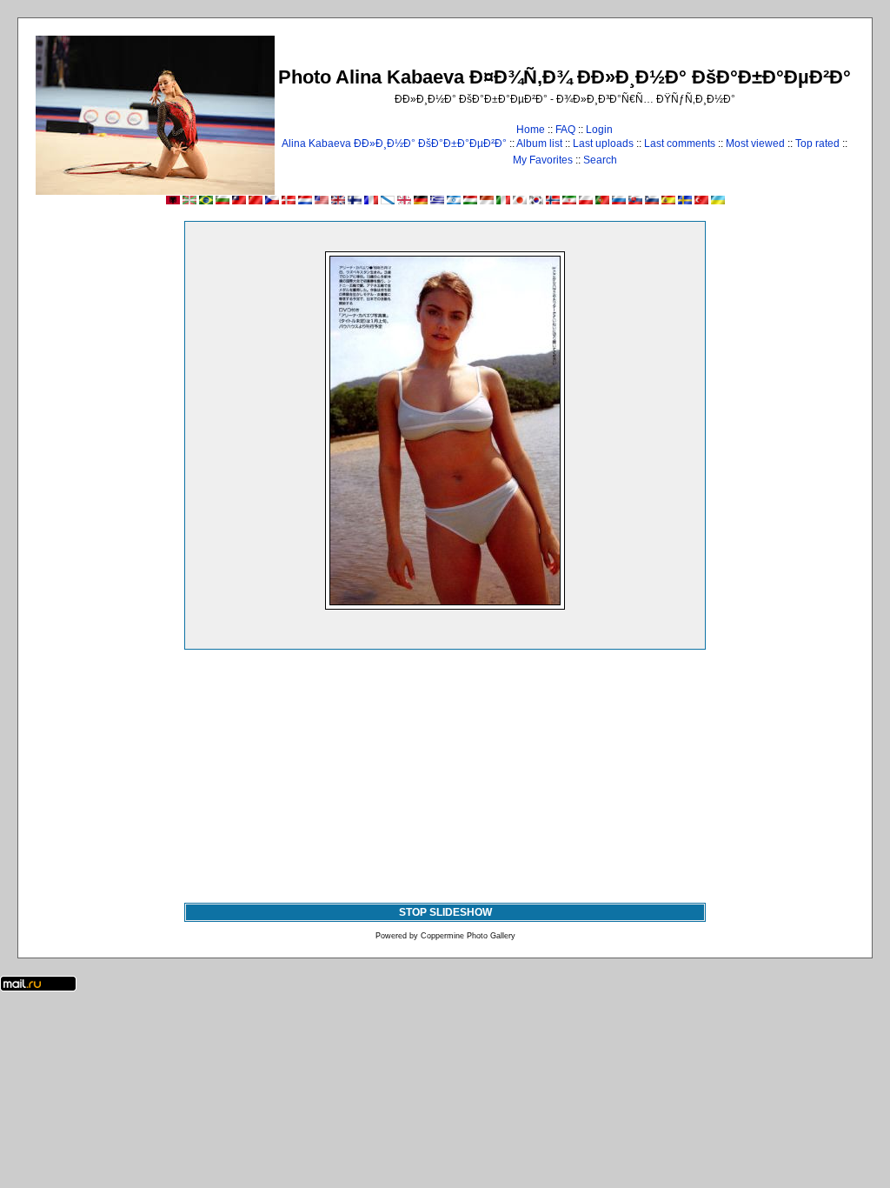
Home (530, 129)
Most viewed (755, 143)
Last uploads (603, 143)
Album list (539, 143)
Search (600, 160)
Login (599, 129)
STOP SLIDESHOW (445, 912)
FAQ (565, 129)
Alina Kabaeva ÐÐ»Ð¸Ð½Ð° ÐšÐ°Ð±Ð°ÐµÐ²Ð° (394, 143)
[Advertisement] (445, 772)
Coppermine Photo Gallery (468, 935)
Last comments (679, 143)
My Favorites (543, 160)
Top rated (817, 143)
